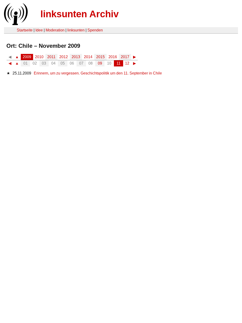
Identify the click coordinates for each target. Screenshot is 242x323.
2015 (100, 57)
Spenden (95, 30)
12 (127, 63)
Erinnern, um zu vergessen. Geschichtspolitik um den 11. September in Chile (98, 73)
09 (100, 63)
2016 (112, 57)
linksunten (76, 30)
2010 (39, 57)
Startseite (25, 30)
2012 (63, 57)
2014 (88, 57)
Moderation (55, 30)
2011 (51, 57)
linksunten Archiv (79, 14)
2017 (125, 57)
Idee (39, 30)
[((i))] (15, 24)
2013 (76, 57)
